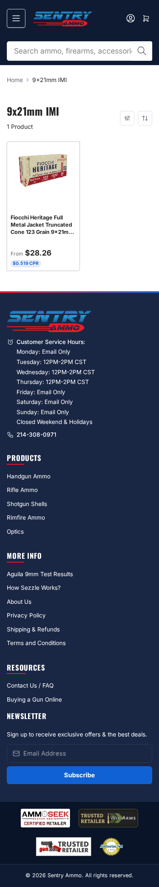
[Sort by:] (145, 118)
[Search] (142, 51)
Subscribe (79, 775)
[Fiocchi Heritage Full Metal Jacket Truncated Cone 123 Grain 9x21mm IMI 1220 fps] (43, 170)
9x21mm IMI (49, 79)
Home (15, 79)
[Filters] (127, 118)
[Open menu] (16, 18)
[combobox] (79, 51)
